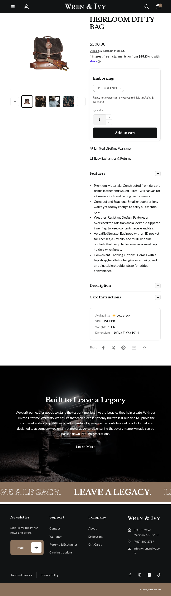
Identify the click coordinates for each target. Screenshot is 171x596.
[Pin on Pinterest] (123, 348)
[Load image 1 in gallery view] (27, 101)
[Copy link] (144, 348)
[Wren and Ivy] (144, 520)
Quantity (98, 110)
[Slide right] (81, 101)
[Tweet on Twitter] (113, 348)
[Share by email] (134, 347)
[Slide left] (14, 101)
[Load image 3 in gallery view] (68, 101)
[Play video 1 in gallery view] (54, 101)
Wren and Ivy (154, 589)
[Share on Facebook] (103, 348)
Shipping (94, 50)
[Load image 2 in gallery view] (40, 101)
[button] (13, 6)
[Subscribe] (36, 547)
